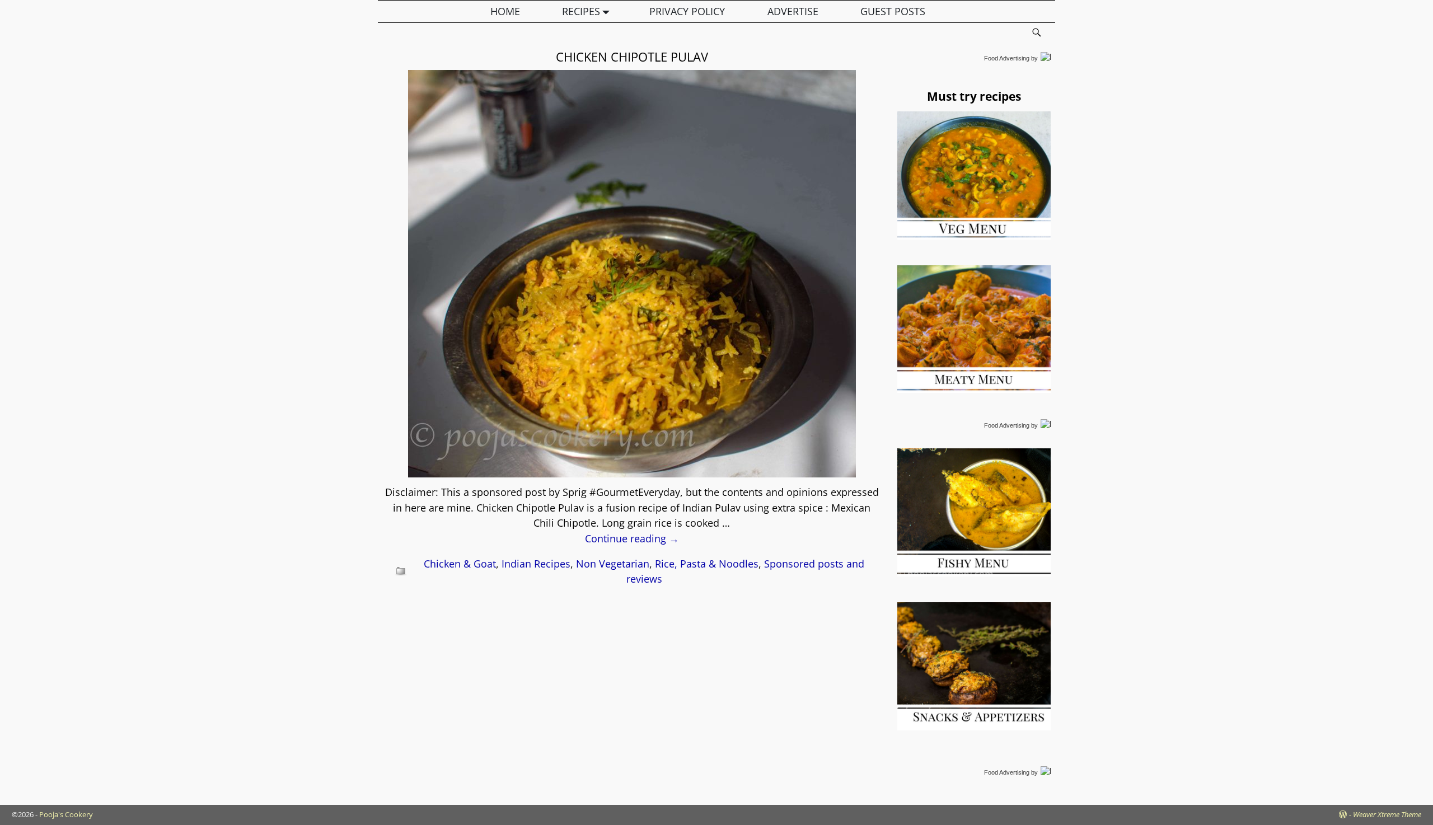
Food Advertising (1006, 58)
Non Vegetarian (612, 563)
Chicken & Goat (460, 563)
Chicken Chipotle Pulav (632, 56)
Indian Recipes (536, 563)
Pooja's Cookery (66, 814)
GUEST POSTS (892, 11)
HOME (505, 11)
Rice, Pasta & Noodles (706, 563)
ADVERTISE (792, 11)
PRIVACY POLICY (687, 11)
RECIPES (581, 11)
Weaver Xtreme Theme (1387, 814)
